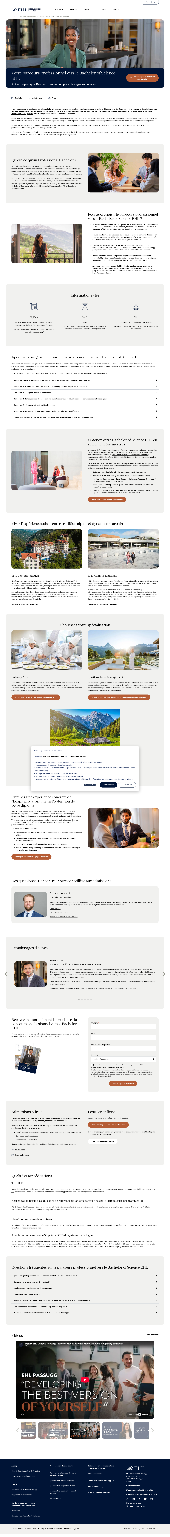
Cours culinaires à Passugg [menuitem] (99, 1480)
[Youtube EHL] (145, 1498)
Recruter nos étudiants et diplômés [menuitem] (25, 1516)
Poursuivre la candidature (102, 1141)
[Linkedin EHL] (134, 1498)
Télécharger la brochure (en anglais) (144, 77)
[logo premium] (26, 10)
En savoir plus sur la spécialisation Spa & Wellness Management (119, 697)
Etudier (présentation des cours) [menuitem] (27, 16)
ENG (137, 1506)
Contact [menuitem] (15, 1484)
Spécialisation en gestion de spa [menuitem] (62, 1486)
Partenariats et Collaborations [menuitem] (23, 1476)
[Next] (164, 974)
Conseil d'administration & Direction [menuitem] (25, 1471)
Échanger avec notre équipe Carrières (31, 857)
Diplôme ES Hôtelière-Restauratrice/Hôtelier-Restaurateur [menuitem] (54, 16)
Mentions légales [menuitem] (71, 1529)
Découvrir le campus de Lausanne (102, 604)
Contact (117, 10)
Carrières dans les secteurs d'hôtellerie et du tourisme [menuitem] (23, 1504)
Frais (54, 98)
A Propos (59, 10)
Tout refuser (127, 785)
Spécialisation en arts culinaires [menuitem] (62, 1480)
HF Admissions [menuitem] (55, 1498)
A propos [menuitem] (15, 1466)
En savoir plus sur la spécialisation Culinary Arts (35, 697)
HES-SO (54, 1241)
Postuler (19, 98)
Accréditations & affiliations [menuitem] (23, 1529)
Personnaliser (90, 785)
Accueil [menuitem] (13, 16)
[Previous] (6, 974)
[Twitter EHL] (127, 1498)
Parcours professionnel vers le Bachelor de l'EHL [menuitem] (63, 1474)
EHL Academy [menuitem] (93, 1486)
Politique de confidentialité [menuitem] (50, 1529)
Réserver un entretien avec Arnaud (63, 917)
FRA (131, 1506)
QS (140, 239)
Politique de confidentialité (101, 1076)
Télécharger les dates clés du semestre (90, 373)
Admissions (37, 98)
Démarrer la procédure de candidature (108, 1125)
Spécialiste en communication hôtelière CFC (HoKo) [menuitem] (101, 1467)
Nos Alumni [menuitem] (15, 1511)
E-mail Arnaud (55, 908)
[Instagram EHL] (151, 1498)
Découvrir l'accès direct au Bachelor (107, 499)
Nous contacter (133, 1485)
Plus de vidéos (153, 1334)
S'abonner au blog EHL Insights (139, 1490)
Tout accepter (108, 785)
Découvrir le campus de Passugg (25, 604)
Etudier (73, 10)
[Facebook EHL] (139, 1498)
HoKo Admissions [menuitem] (95, 1473)
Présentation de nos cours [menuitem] (61, 1466)
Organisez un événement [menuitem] (21, 1494)
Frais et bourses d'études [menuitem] (99, 1492)
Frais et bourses (22, 1155)
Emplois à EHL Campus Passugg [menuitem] (24, 1489)
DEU (143, 1506)
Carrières (101, 10)
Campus (87, 10)
